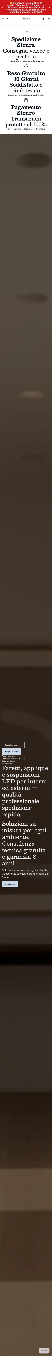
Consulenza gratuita (13, 745)
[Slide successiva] (49, 7)
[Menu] (3, 19)
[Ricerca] (8, 19)
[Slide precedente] (3, 7)
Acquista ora (10, 884)
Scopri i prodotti (11, 751)
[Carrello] (49, 19)
